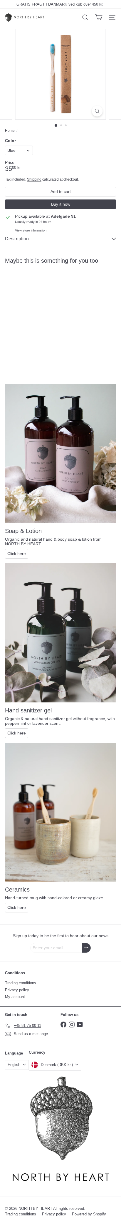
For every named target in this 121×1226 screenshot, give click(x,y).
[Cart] (98, 17)
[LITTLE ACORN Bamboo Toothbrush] (41, 314)
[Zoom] (97, 111)
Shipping (34, 179)
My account (15, 997)
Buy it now (60, 204)
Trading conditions (20, 983)
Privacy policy (17, 990)
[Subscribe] (86, 948)
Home (10, 131)
